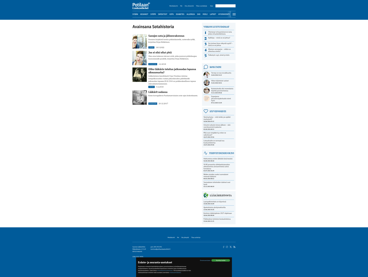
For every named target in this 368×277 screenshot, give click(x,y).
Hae (211, 6)
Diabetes (180, 14)
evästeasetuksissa (175, 272)
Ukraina (151, 47)
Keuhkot (144, 14)
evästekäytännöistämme (165, 270)
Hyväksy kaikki (220, 260)
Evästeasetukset (205, 260)
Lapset (213, 14)
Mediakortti (173, 6)
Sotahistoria (152, 64)
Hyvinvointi (224, 14)
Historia (151, 87)
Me (181, 6)
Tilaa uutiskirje (201, 6)
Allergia (191, 14)
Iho (198, 14)
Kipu (172, 14)
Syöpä (153, 14)
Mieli (205, 14)
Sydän (135, 14)
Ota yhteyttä (189, 6)
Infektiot (162, 14)
